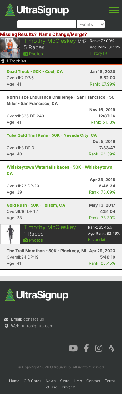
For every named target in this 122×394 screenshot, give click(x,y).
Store (64, 380)
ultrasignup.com (37, 325)
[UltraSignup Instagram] (99, 347)
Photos (35, 53)
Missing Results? (18, 34)
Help (78, 380)
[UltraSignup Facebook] (86, 347)
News (51, 380)
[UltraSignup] (37, 9)
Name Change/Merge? (63, 34)
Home (14, 380)
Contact (93, 380)
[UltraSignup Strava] (111, 347)
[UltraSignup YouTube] (73, 347)
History (96, 53)
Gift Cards (32, 380)
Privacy (68, 387)
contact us (33, 319)
